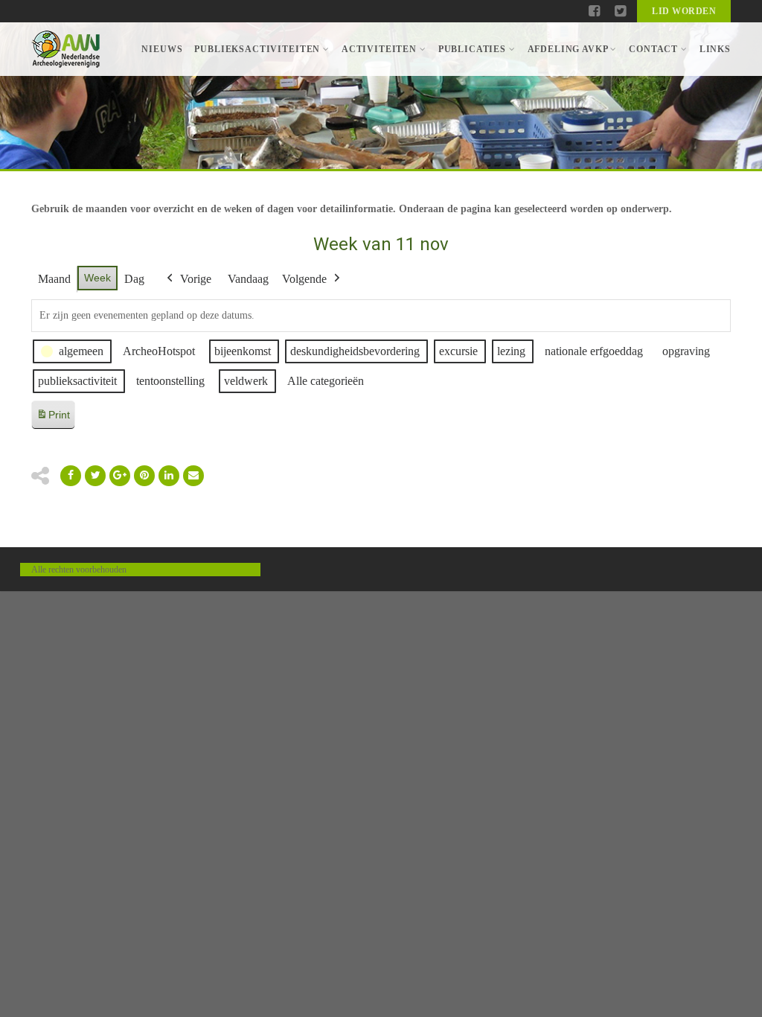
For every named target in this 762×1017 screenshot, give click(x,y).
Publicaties (472, 49)
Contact (653, 49)
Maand (54, 278)
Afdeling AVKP (568, 49)
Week (97, 278)
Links (715, 49)
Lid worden (684, 11)
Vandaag (248, 278)
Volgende (304, 278)
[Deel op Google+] (119, 475)
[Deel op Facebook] (70, 475)
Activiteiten (379, 49)
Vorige (195, 278)
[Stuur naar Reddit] (144, 475)
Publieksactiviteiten (257, 49)
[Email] (169, 475)
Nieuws (161, 49)
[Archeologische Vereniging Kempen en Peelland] (65, 49)
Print (53, 419)
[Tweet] (95, 475)
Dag (134, 278)
